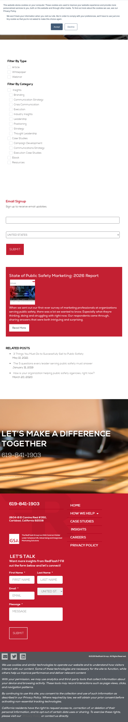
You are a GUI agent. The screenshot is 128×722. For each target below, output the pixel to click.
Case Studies (82, 521)
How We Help (82, 513)
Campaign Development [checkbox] (28, 143)
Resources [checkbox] (18, 162)
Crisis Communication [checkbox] (26, 104)
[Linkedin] (23, 656)
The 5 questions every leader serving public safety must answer (52, 363)
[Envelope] (5, 656)
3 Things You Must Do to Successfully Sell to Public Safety (48, 354)
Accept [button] (57, 26)
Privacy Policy (84, 545)
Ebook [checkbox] (15, 157)
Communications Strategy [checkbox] (29, 148)
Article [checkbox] (16, 67)
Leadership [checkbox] (20, 119)
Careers (78, 537)
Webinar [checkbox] (17, 77)
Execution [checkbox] (19, 109)
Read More (19, 328)
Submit (15, 249)
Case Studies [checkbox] (20, 138)
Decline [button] (71, 26)
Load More (64, 180)
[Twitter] (14, 656)
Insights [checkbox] (16, 90)
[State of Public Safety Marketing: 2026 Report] (22, 303)
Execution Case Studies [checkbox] (27, 152)
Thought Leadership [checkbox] (25, 133)
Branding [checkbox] (19, 95)
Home (75, 505)
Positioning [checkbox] (20, 123)
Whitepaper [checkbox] (19, 72)
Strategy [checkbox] (19, 128)
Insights (78, 529)
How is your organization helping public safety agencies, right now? (54, 373)
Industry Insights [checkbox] (23, 114)
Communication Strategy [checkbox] (29, 99)
